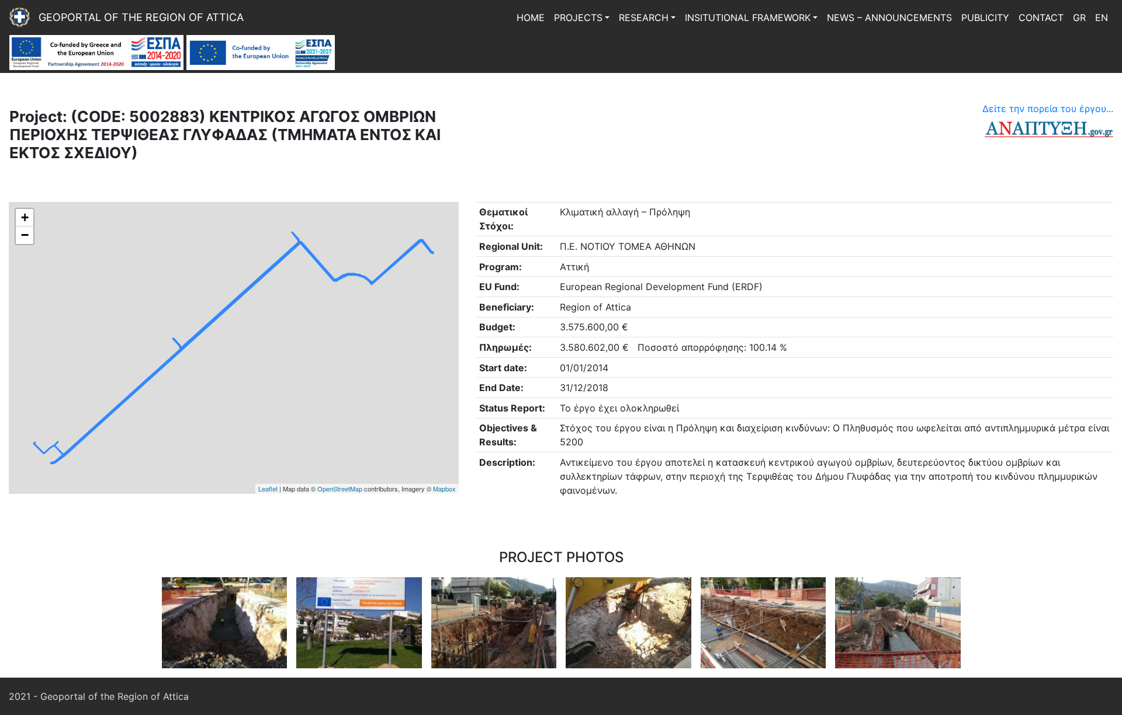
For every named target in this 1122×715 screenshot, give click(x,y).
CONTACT (1041, 17)
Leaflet (268, 488)
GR (1079, 17)
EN (1101, 17)
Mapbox (444, 488)
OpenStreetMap (339, 488)
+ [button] (25, 217)
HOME (531, 17)
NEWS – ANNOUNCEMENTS (889, 17)
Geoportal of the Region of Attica (141, 17)
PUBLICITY (985, 17)
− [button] (25, 235)
